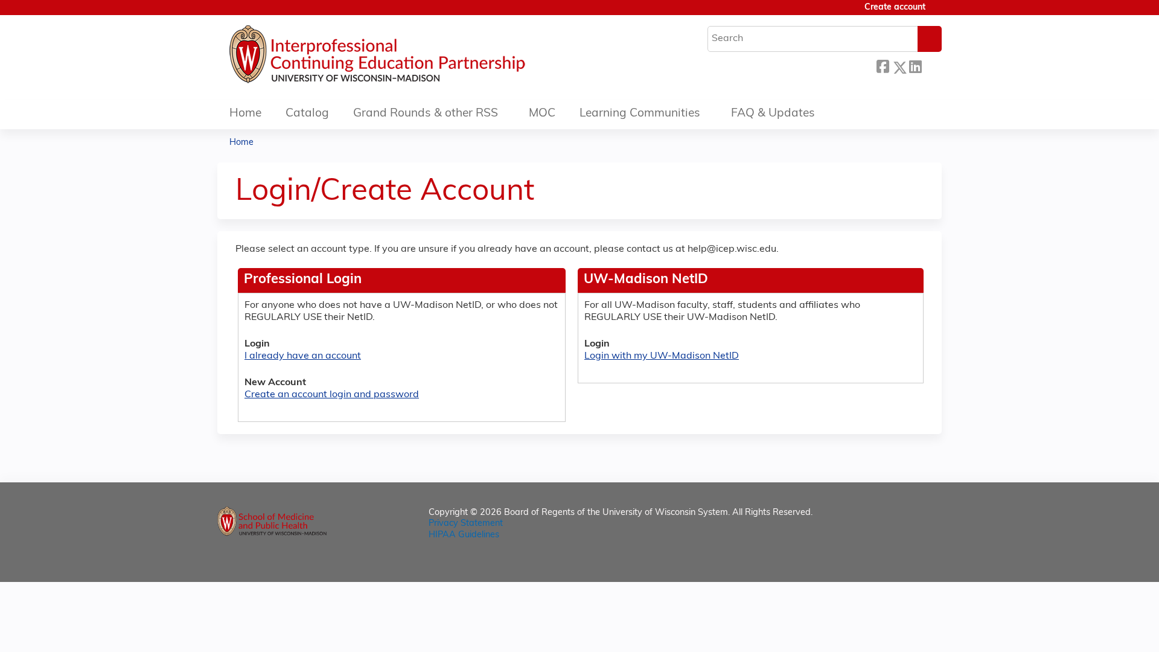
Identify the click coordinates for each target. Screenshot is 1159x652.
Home (245, 114)
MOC (542, 114)
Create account (894, 7)
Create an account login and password (331, 395)
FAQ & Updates (773, 114)
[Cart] (938, 12)
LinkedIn (915, 65)
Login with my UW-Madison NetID (661, 356)
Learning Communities (640, 114)
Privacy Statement (466, 523)
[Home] (413, 57)
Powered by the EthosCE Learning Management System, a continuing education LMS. (899, 562)
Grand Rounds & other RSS (425, 114)
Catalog (307, 114)
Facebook (882, 65)
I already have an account (302, 356)
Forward (931, 65)
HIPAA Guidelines (464, 535)
